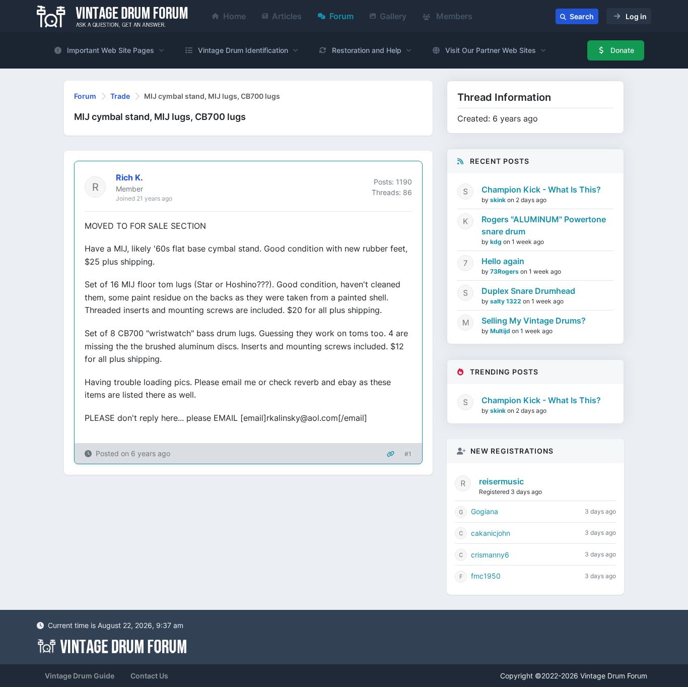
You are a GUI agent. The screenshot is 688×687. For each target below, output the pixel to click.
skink (498, 200)
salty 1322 (506, 301)
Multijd (501, 331)
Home (234, 16)
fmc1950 (486, 576)
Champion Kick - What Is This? (541, 189)
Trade (120, 96)
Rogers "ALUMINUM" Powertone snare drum (543, 225)
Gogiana (484, 511)
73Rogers (505, 271)
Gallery (393, 16)
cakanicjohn (490, 533)
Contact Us (149, 675)
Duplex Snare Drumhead (528, 291)
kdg (496, 241)
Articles (287, 16)
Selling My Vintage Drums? (533, 321)
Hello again (502, 261)
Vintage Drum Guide (79, 675)
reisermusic (501, 481)
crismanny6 (490, 554)
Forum (341, 16)
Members (453, 16)
